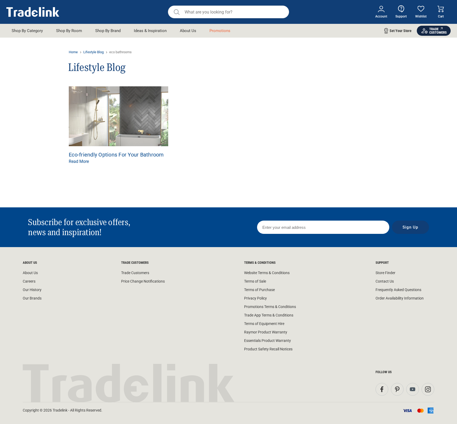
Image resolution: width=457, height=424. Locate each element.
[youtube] (412, 389)
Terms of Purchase (259, 290)
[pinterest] (397, 389)
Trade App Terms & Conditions (268, 315)
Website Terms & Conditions (267, 273)
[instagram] (428, 389)
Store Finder (385, 273)
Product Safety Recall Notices (268, 349)
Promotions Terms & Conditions (270, 307)
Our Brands (32, 298)
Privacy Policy (255, 298)
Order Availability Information (400, 298)
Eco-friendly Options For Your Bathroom (116, 154)
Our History (32, 290)
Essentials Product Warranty (267, 340)
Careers (29, 281)
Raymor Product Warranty (265, 332)
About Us (30, 273)
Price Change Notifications (143, 281)
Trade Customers (135, 273)
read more (79, 161)
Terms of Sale (255, 281)
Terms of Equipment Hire (264, 324)
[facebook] (382, 389)
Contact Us (385, 281)
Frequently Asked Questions (398, 290)
